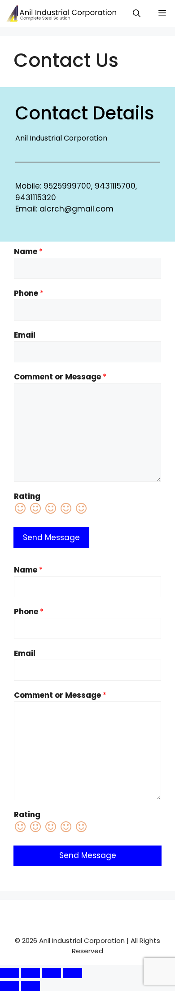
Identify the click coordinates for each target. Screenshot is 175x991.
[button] (136, 13)
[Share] (51, 973)
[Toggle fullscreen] (30, 973)
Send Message (51, 537)
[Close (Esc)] (72, 973)
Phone (29, 293)
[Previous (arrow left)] (9, 986)
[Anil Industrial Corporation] (62, 13)
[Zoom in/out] (9, 973)
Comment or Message (60, 376)
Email (24, 335)
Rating (27, 496)
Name (28, 251)
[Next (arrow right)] (30, 986)
